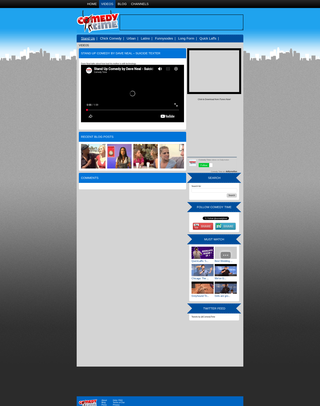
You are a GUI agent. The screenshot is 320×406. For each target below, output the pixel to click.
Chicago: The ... (200, 278)
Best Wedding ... (223, 261)
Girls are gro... (222, 295)
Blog (122, 4)
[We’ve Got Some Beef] (226, 270)
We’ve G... (220, 278)
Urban (131, 38)
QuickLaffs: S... (200, 261)
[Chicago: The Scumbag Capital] (203, 270)
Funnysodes (164, 38)
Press (104, 405)
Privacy (116, 405)
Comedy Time (98, 21)
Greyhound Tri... (200, 295)
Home (92, 4)
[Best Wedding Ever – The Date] (226, 253)
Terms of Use (119, 402)
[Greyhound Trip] (203, 288)
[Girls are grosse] (226, 288)
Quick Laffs (208, 38)
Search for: (196, 186)
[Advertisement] (180, 22)
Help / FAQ (117, 400)
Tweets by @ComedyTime (203, 317)
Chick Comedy (111, 38)
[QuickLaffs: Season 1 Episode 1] (203, 253)
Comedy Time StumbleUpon (225, 226)
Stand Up (88, 38)
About (104, 400)
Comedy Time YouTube (203, 226)
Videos (107, 4)
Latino (145, 38)
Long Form (186, 38)
